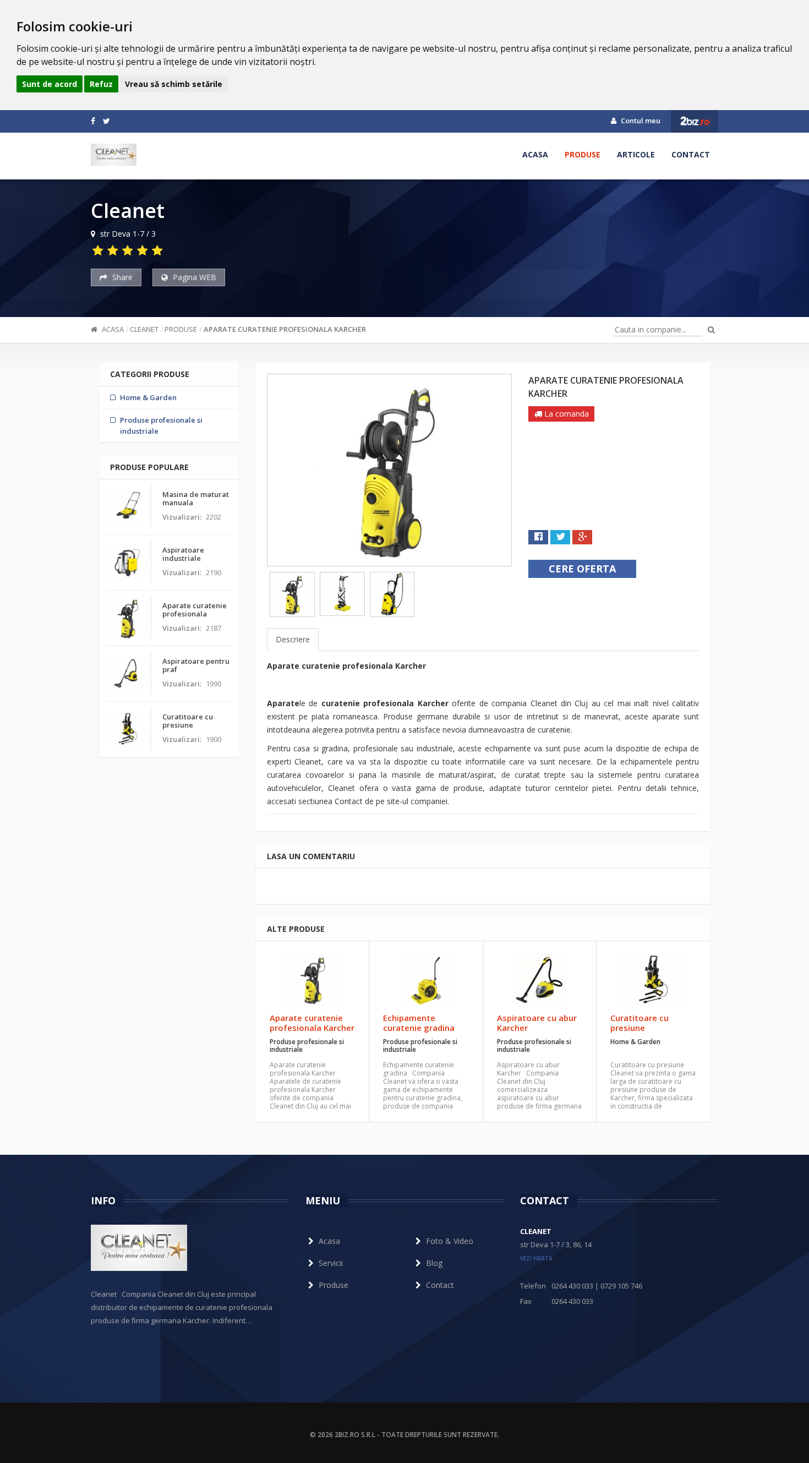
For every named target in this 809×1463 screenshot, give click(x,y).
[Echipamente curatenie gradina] (425, 979)
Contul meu (639, 120)
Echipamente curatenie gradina (419, 1023)
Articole (636, 154)
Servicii (331, 1263)
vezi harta (536, 1258)
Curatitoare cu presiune (639, 1023)
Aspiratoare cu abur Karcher (537, 1023)
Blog (434, 1263)
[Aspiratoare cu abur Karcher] (539, 979)
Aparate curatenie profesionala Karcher (285, 329)
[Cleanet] (113, 155)
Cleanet (144, 329)
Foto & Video (449, 1241)
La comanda (565, 413)
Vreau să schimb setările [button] (173, 84)
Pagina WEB (193, 277)
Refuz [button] (101, 84)
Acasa (535, 154)
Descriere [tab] (293, 639)
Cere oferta (582, 568)
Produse (582, 154)
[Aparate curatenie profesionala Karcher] (312, 979)
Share (121, 277)
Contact (690, 154)
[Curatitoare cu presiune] (653, 979)
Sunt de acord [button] (49, 84)
